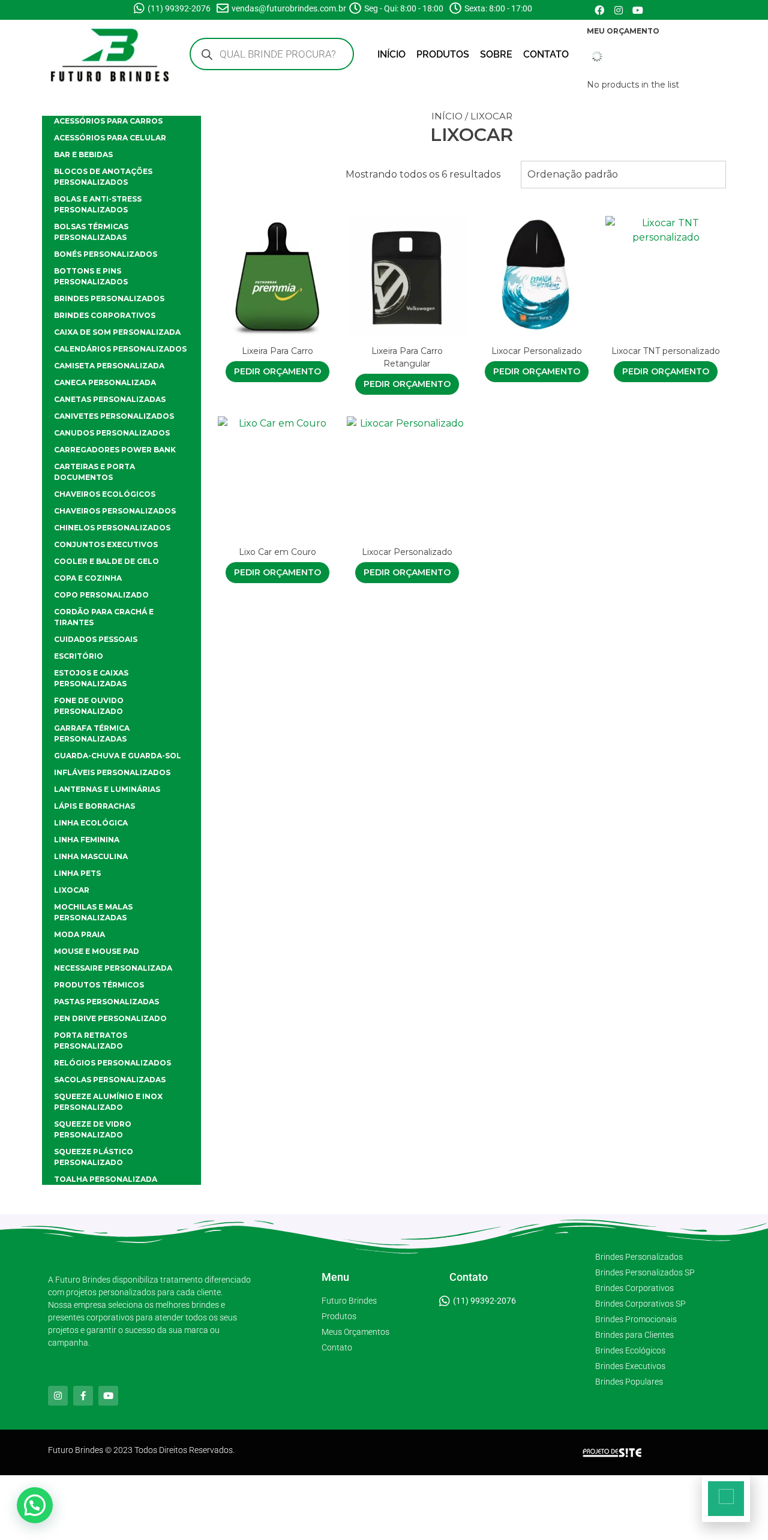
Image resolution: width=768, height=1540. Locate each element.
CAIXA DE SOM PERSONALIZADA (117, 332)
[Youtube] (637, 10)
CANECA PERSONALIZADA (105, 382)
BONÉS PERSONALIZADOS (105, 254)
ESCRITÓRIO (78, 656)
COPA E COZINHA (88, 578)
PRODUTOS (442, 54)
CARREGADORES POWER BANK (115, 449)
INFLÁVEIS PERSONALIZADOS (112, 772)
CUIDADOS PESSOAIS (95, 639)
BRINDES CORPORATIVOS (104, 315)
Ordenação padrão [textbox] (572, 174)
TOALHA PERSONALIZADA (105, 1179)
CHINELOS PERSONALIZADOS (112, 527)
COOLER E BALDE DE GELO (106, 561)
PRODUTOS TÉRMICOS (99, 984)
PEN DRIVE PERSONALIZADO (110, 1018)
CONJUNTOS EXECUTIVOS (106, 544)
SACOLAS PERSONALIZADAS (110, 1079)
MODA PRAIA (79, 934)
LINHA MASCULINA (91, 856)
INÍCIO (391, 54)
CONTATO (546, 54)
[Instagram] (618, 10)
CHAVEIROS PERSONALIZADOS (115, 510)
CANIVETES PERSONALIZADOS (114, 416)
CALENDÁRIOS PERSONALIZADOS (120, 348)
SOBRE (496, 54)
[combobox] (623, 174)
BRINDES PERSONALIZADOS (109, 298)
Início (447, 116)
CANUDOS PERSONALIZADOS (112, 432)
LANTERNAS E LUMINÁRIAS (107, 789)
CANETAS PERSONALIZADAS (110, 399)
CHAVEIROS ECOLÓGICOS (104, 494)
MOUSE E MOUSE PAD (96, 951)
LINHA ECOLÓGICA (91, 822)
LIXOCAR (71, 889)
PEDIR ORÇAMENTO (277, 371)
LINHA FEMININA (86, 839)
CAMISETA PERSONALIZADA (109, 365)
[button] (35, 1505)
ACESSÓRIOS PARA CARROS (108, 120)
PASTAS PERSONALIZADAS (106, 1001)
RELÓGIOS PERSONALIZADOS (112, 1062)
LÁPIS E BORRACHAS (94, 805)
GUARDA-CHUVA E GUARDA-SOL (117, 755)
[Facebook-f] (83, 1396)
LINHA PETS (77, 873)
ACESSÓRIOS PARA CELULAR (110, 137)
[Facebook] (599, 10)
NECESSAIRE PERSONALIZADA (113, 967)
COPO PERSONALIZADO (101, 594)
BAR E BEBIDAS (83, 154)
